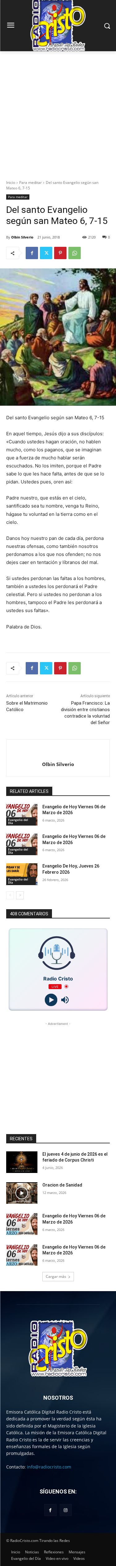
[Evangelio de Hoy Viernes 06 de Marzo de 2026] (21, 815)
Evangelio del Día (18, 821)
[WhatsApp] (74, 253)
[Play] (51, 1000)
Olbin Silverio (22, 237)
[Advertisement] (58, 112)
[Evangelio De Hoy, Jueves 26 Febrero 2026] (21, 874)
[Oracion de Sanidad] (21, 1193)
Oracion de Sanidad (62, 1185)
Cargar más (56, 1276)
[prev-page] (10, 895)
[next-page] (20, 895)
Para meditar (30, 182)
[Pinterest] (60, 253)
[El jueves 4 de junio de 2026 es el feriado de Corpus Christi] (21, 1162)
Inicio (10, 182)
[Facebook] (32, 253)
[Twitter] (46, 253)
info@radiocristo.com (49, 1467)
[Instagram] (66, 1510)
